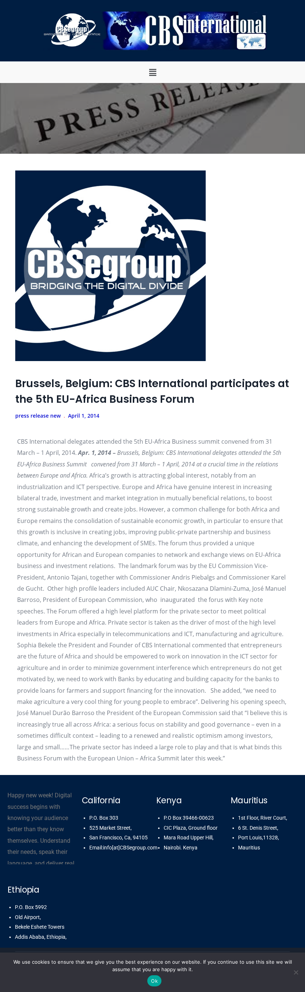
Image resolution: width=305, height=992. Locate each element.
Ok (154, 981)
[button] (152, 72)
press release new (38, 415)
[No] (295, 972)
